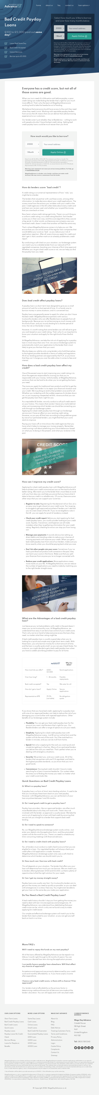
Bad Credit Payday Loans (14, 1022)
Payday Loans (10, 1031)
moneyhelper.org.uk (76, 56)
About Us (49, 5)
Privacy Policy (56, 1037)
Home (38, 5)
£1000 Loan (32, 1046)
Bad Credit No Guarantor (37, 1031)
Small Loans (32, 1028)
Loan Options (83, 5)
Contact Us (69, 5)
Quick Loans (9, 1028)
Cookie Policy (56, 1046)
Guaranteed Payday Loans (38, 1034)
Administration (56, 1040)
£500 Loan (32, 1043)
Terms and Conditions (59, 1034)
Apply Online (78, 36)
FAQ (59, 5)
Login (53, 1043)
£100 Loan (32, 1037)
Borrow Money (10, 1040)
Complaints (55, 1049)
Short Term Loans (11, 1019)
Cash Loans (32, 1022)
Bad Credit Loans (11, 1025)
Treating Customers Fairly (60, 1031)
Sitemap (54, 1055)
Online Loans (33, 1025)
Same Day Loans (34, 1019)
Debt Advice (55, 1028)
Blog (52, 1022)
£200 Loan (32, 1040)
